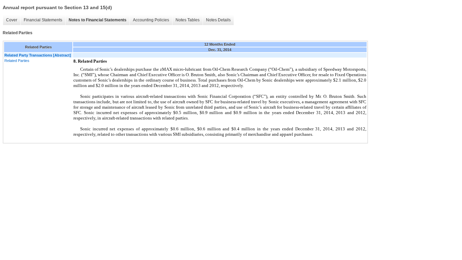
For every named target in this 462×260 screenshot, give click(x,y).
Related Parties (16, 61)
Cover (11, 20)
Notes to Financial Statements (97, 20)
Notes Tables (188, 20)
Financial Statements (43, 20)
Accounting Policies (151, 20)
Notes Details (218, 20)
